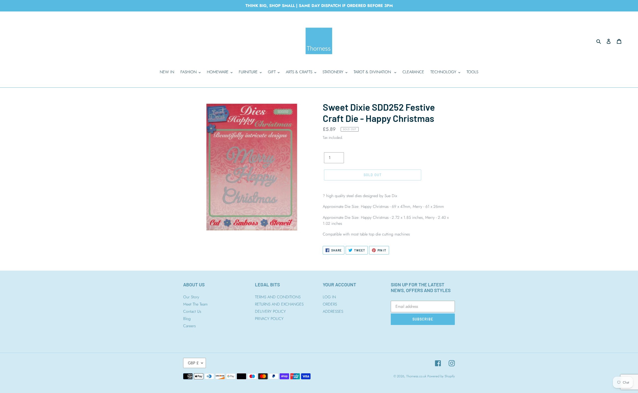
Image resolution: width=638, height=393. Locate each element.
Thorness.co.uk (416, 376)
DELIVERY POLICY (270, 311)
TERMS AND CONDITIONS (278, 297)
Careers (189, 326)
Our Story (191, 297)
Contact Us (192, 311)
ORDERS (330, 304)
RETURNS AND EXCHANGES (279, 304)
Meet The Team (195, 304)
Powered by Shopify (441, 376)
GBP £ (193, 363)
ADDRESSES (333, 311)
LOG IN (329, 297)
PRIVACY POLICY (269, 318)
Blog (187, 318)
